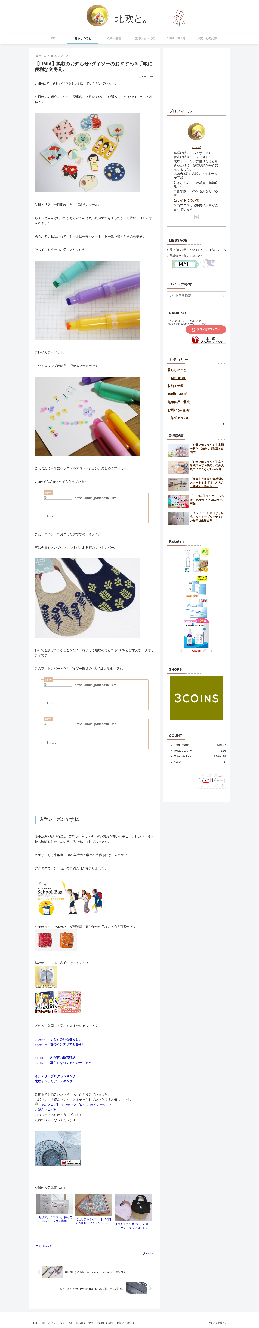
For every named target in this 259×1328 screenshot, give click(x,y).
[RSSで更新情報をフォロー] (196, 217)
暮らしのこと (45, 1246)
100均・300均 (178, 394)
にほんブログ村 (46, 1109)
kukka (196, 147)
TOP (35, 1322)
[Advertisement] (95, 782)
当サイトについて (186, 200)
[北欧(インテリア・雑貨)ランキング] (208, 343)
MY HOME (178, 378)
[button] (222, 295)
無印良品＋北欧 (179, 402)
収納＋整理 (175, 386)
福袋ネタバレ (180, 418)
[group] (54, 1209)
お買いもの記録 (179, 410)
